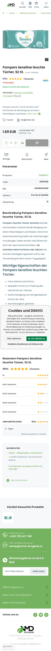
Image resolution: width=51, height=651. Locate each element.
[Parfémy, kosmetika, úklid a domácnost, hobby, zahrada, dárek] (3, 13)
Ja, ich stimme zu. (36, 338)
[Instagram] (46, 615)
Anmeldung (38, 571)
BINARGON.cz (35, 644)
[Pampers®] (45, 87)
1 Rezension (29, 78)
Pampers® (9, 95)
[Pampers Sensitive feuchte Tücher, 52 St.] (8, 517)
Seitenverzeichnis (25, 638)
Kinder (12, 13)
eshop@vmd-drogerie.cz (26, 546)
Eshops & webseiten (19, 644)
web (17, 95)
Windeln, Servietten (28, 13)
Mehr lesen (32, 113)
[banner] (11, 5)
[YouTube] (41, 615)
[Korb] (36, 5)
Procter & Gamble (23, 92)
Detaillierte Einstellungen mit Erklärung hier (25, 344)
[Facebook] (35, 615)
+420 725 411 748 (20, 536)
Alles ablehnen (14, 338)
